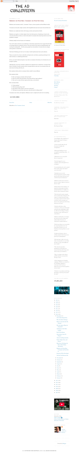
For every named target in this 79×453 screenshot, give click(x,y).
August (58, 364)
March (58, 374)
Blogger (64, 443)
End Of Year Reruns (61, 332)
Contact (55, 87)
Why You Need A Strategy (62, 319)
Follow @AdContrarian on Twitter (61, 419)
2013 (57, 380)
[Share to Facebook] (17, 97)
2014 (57, 314)
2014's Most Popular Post (62, 317)
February (59, 376)
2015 (57, 312)
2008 (57, 390)
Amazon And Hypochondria (62, 337)
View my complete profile (63, 431)
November (59, 357)
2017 (57, 308)
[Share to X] (16, 97)
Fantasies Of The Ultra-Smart (63, 353)
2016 (57, 310)
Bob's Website (57, 82)
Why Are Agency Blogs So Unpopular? (62, 326)
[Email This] (13, 97)
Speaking (56, 85)
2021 (57, 300)
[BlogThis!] (14, 97)
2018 (57, 306)
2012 (57, 382)
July (58, 366)
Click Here (56, 75)
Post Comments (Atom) (20, 105)
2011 (57, 384)
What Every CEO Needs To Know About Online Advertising (62, 345)
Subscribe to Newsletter (59, 420)
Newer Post (11, 102)
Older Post (50, 102)
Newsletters (56, 83)
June (58, 368)
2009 (57, 388)
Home (31, 102)
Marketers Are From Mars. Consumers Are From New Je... (63, 350)
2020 (57, 302)
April (58, 372)
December (59, 316)
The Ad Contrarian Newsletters (60, 20)
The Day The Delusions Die (62, 355)
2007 (57, 392)
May (58, 370)
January (58, 378)
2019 (57, 304)
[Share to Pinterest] (18, 97)
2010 (57, 386)
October (59, 360)
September (59, 362)
